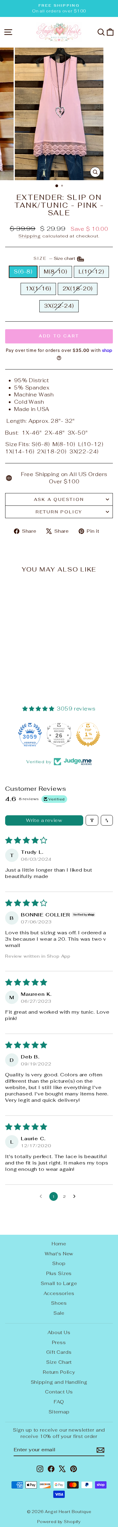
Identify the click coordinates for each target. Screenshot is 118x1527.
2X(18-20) (78, 288)
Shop (58, 1263)
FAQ (59, 1402)
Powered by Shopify (59, 1521)
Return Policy (59, 512)
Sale (59, 1313)
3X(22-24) (59, 306)
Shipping (29, 236)
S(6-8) (23, 271)
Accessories (59, 1293)
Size (55, 258)
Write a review (44, 820)
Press (59, 1342)
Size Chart (59, 1362)
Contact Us (59, 1392)
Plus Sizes (59, 1273)
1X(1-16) (38, 288)
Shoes (59, 1303)
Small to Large (59, 1283)
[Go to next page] (76, 1196)
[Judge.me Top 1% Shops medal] (88, 734)
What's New (59, 1254)
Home (59, 1244)
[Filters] (92, 820)
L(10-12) (91, 271)
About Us (59, 1332)
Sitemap (59, 1412)
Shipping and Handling (59, 1382)
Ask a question (59, 499)
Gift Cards (59, 1352)
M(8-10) (55, 271)
